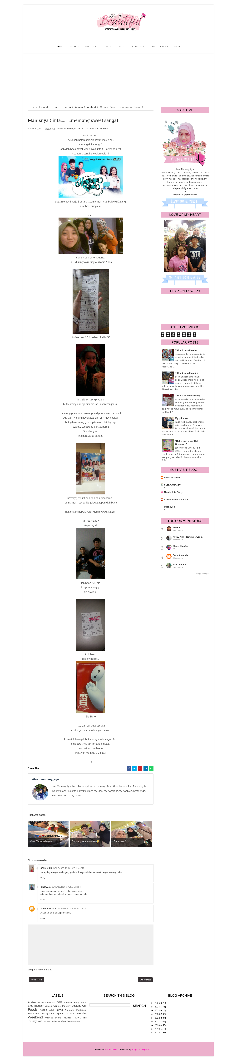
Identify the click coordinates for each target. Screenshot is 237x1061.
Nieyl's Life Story (173, 492)
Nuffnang (69, 1010)
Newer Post (36, 979)
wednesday (75, 1021)
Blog (30, 1005)
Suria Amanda (48, 909)
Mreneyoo (169, 506)
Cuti (84, 1005)
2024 (157, 1010)
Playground (48, 1013)
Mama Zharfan (180, 546)
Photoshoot (34, 1013)
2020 (157, 1025)
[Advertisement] (118, 78)
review (54, 1021)
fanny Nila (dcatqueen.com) (188, 537)
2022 (157, 1018)
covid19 (67, 1017)
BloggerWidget (202, 573)
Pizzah (176, 527)
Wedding (82, 1013)
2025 (157, 1006)
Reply (42, 878)
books (58, 1017)
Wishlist (49, 1018)
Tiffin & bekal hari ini (186, 373)
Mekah (51, 1010)
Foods (33, 1009)
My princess (181, 418)
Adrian (32, 1002)
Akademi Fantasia (46, 1002)
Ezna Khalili (179, 564)
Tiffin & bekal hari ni (186, 350)
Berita (84, 1002)
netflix (41, 1021)
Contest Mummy (61, 1006)
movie (77, 128)
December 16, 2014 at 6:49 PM (66, 887)
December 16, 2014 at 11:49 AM (68, 868)
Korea (43, 1009)
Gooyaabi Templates (141, 1049)
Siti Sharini (46, 868)
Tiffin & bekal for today (187, 395)
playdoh (47, 1021)
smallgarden (64, 1021)
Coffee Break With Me (176, 499)
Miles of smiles (172, 477)
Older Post (145, 979)
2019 (157, 1029)
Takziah (70, 1013)
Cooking (76, 1005)
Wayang (94, 128)
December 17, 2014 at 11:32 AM (72, 909)
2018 (157, 1032)
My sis (85, 128)
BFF (59, 1002)
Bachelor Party (71, 1002)
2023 (157, 1014)
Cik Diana (45, 887)
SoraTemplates (110, 1049)
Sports (60, 1013)
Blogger (39, 1005)
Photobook (81, 1010)
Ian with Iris (66, 128)
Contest (48, 1006)
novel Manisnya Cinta (89, 149)
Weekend (104, 128)
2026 (157, 1003)
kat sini (112, 511)
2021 (157, 1021)
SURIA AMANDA (172, 484)
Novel (59, 1009)
